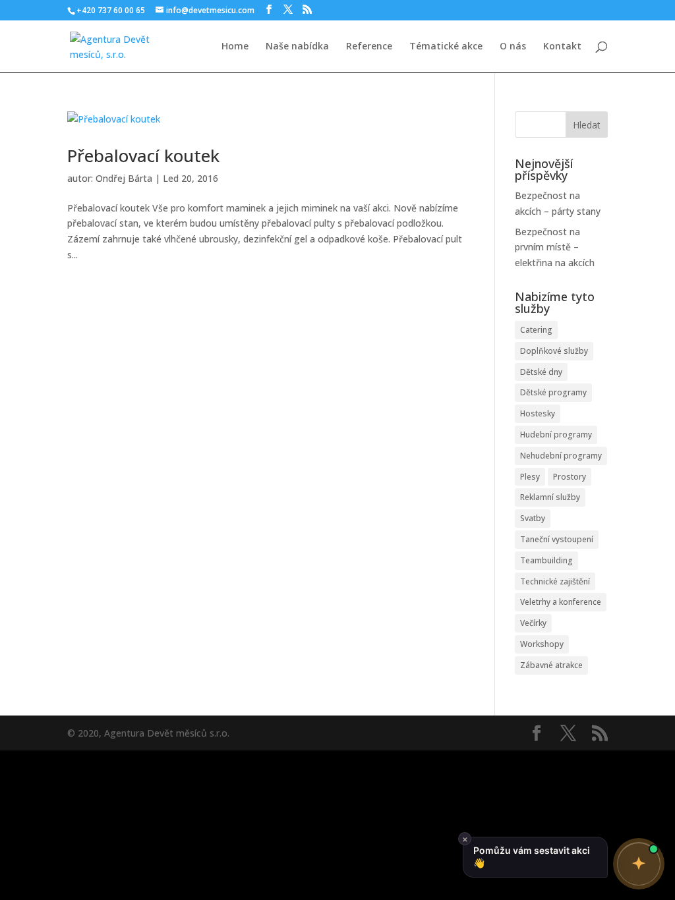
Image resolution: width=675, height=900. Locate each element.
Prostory (569, 476)
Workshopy (542, 644)
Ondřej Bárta (124, 178)
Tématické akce (446, 47)
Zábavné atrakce (551, 665)
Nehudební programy (561, 455)
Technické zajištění (555, 581)
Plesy (530, 476)
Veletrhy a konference (560, 601)
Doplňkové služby (554, 350)
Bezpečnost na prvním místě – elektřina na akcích (555, 247)
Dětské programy (553, 392)
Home (235, 47)
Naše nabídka (297, 47)
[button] (638, 864)
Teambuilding (546, 560)
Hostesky (537, 413)
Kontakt (562, 47)
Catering (536, 329)
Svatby (532, 518)
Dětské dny (541, 372)
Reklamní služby (550, 497)
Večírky (533, 623)
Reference (369, 47)
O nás (513, 47)
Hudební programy (556, 434)
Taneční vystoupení (556, 539)
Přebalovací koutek (143, 155)
